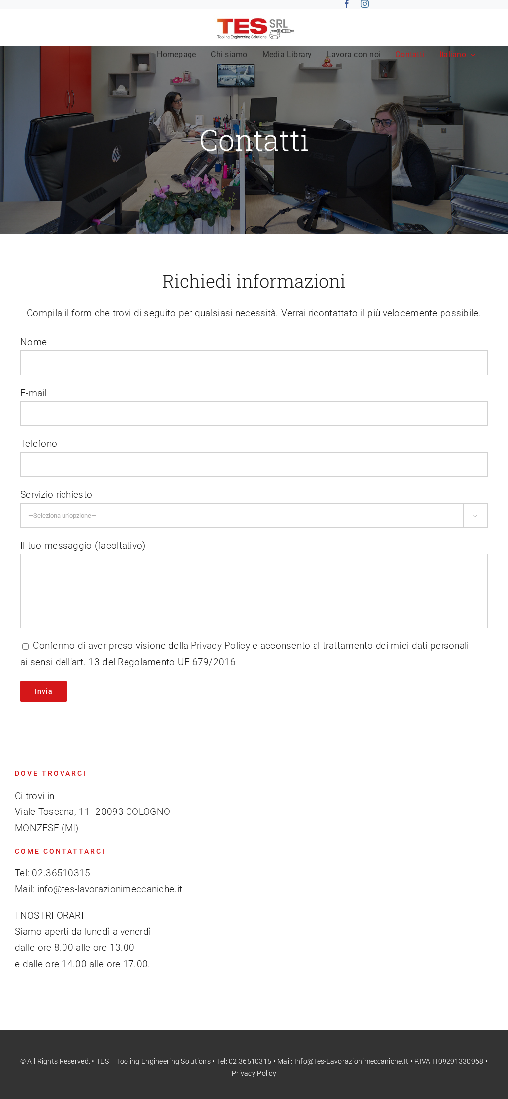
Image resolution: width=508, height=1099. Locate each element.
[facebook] (347, 4)
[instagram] (365, 4)
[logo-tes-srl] (254, 19)
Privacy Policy (220, 645)
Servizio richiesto (56, 494)
